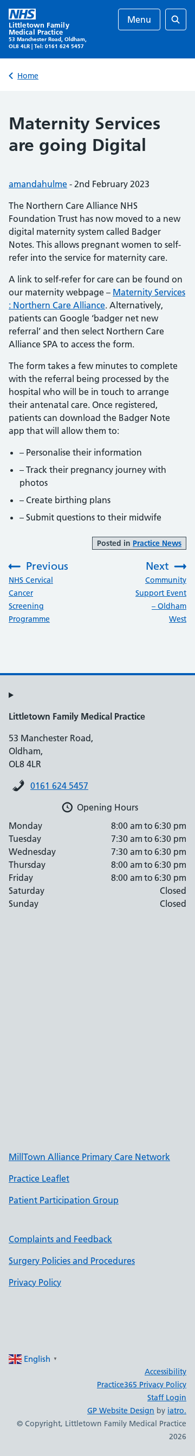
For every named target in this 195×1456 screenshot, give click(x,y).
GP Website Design (120, 1410)
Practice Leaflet (39, 1178)
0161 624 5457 (59, 785)
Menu (139, 19)
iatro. (176, 1410)
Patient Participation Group (64, 1200)
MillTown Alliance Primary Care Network (89, 1156)
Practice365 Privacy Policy (141, 1384)
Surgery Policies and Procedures (72, 1260)
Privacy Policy (35, 1282)
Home (27, 76)
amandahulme (38, 184)
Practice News (157, 543)
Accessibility (165, 1371)
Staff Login (166, 1397)
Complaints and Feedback (60, 1239)
